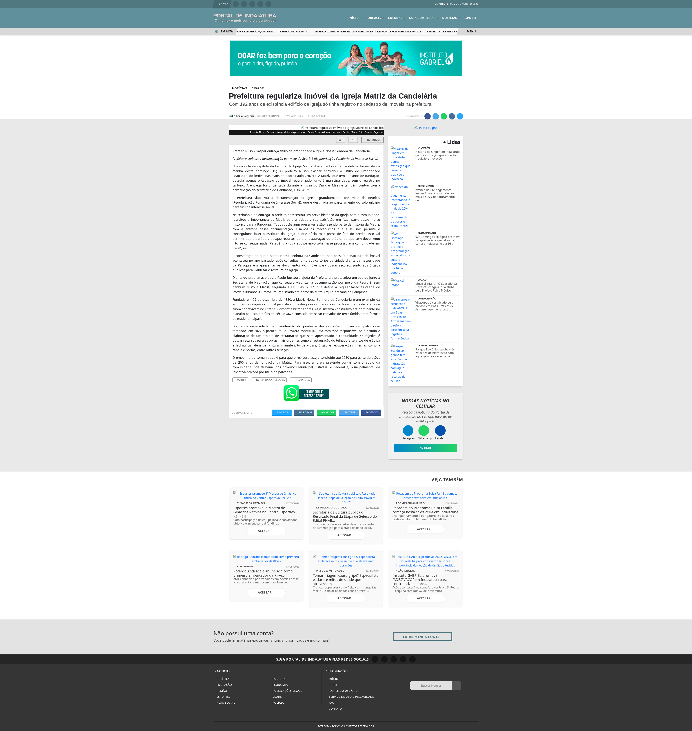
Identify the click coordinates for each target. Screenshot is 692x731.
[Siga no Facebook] (236, 4)
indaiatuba (302, 379)
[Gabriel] (346, 58)
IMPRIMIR (373, 139)
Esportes (223, 696)
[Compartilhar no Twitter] (435, 116)
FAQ (331, 702)
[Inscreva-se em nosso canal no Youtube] (403, 659)
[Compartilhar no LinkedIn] (460, 116)
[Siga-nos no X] (394, 659)
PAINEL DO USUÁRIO (343, 690)
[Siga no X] (252, 4)
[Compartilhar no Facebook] (427, 116)
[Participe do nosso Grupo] (306, 394)
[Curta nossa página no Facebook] (375, 659)
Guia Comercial (424, 18)
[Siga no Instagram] (244, 4)
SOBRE (333, 684)
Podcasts (375, 18)
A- (340, 139)
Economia (280, 684)
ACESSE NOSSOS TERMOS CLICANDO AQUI (233, 724)
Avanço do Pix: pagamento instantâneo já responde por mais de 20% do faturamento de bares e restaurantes (384, 31)
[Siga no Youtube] (260, 4)
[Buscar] (456, 685)
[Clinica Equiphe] (425, 127)
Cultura (278, 679)
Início (355, 18)
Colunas (396, 18)
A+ (353, 139)
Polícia (278, 702)
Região (221, 690)
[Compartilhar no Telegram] (452, 116)
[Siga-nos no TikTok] (412, 659)
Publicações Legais (287, 690)
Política (223, 679)
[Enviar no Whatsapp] (444, 116)
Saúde (277, 696)
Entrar (223, 4)
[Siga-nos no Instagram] (384, 659)
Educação (224, 684)
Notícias (451, 18)
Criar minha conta (421, 637)
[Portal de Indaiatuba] (245, 18)
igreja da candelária (270, 379)
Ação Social (225, 702)
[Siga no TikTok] (268, 4)
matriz (241, 379)
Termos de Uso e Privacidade (351, 696)
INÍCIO (333, 679)
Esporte (470, 18)
